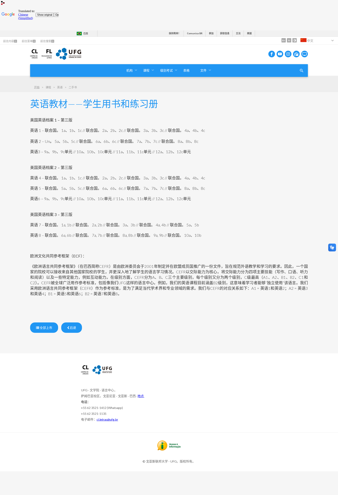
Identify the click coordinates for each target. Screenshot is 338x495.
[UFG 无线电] (296, 54)
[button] (129, 70)
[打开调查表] (301, 70)
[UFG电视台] (304, 54)
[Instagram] (288, 54)
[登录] (3, 3)
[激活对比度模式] (294, 40)
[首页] (34, 57)
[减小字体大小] (289, 40)
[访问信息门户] (169, 449)
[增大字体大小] (283, 40)
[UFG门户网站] (68, 58)
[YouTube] (280, 54)
